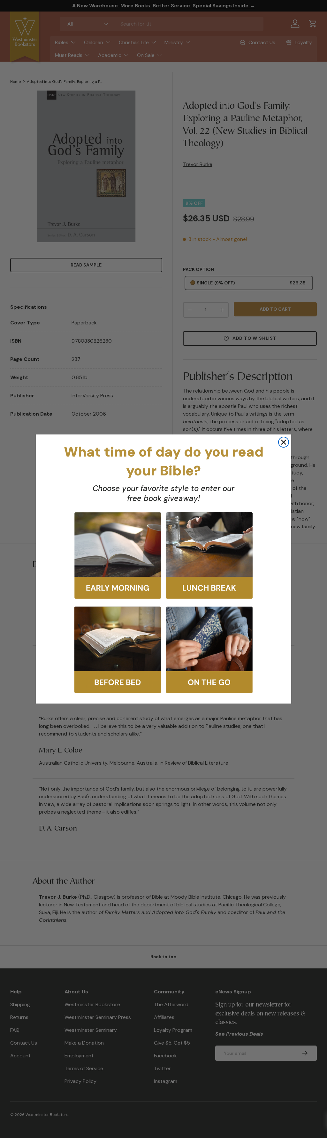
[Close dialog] (283, 442)
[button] (118, 556)
